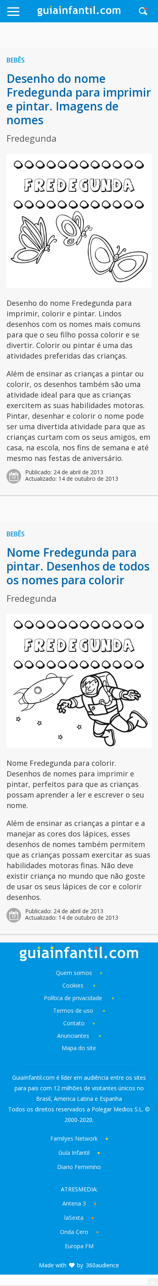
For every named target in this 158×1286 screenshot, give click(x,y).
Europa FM (79, 1246)
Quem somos (74, 973)
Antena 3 (74, 1203)
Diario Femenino (79, 1167)
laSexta (73, 1217)
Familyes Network (74, 1138)
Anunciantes (73, 1036)
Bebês (15, 60)
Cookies (73, 985)
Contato (74, 1023)
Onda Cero (74, 1232)
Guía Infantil (74, 1152)
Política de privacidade (74, 998)
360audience (102, 1265)
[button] (21, 15)
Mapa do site (79, 1048)
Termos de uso (73, 1010)
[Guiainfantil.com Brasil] (79, 14)
